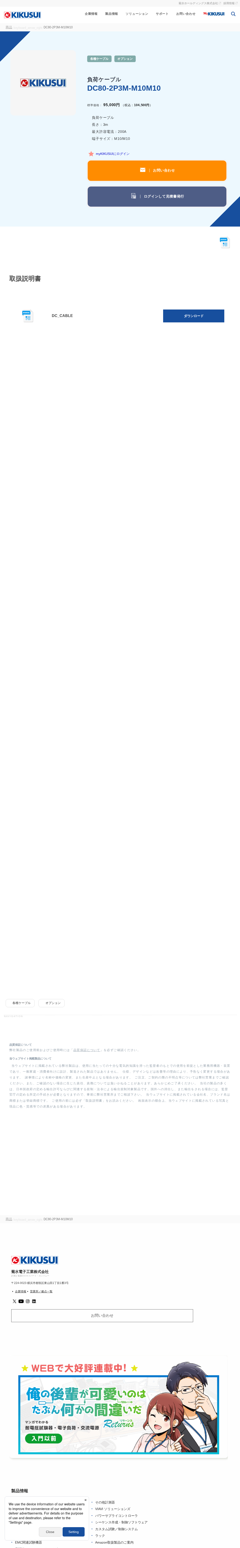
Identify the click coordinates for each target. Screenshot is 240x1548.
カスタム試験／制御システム (116, 1529)
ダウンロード (194, 316)
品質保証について (86, 1050)
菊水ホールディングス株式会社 (198, 3)
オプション (125, 58)
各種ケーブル (99, 58)
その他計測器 (105, 1502)
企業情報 (91, 13)
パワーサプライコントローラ (116, 1516)
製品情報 (111, 13)
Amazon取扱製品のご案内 (114, 1542)
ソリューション (137, 13)
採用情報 (229, 3)
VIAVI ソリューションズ (112, 1509)
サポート (162, 13)
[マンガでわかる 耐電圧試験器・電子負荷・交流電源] (118, 1407)
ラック (100, 1535)
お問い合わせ (186, 13)
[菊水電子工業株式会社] (22, 15)
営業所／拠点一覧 (41, 1291)
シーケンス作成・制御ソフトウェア (121, 1522)
